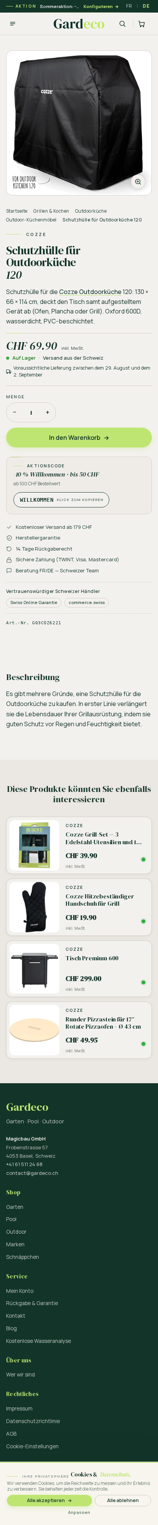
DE (146, 6)
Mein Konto (19, 1291)
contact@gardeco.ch (32, 1173)
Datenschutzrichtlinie (33, 1421)
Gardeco (27, 1107)
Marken (15, 1244)
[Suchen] (122, 23)
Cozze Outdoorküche (90, 292)
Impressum (19, 1408)
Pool (11, 1219)
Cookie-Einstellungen (32, 1446)
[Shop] (12, 23)
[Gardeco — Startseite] (79, 24)
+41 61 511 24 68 (24, 1164)
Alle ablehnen (123, 1500)
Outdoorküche (91, 211)
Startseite (17, 211)
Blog (11, 1328)
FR (129, 6)
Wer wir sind (20, 1374)
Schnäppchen (22, 1257)
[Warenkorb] (142, 23)
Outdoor (16, 1231)
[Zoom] (79, 122)
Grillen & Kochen (51, 211)
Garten (14, 1207)
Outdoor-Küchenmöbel (31, 220)
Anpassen (79, 1512)
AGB (11, 1433)
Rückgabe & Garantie (32, 1303)
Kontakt (15, 1315)
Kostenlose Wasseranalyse (38, 1341)
